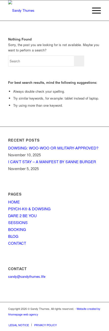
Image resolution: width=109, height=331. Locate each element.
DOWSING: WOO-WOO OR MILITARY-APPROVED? (53, 147)
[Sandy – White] (45, 10)
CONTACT (17, 243)
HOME (14, 201)
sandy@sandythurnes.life (26, 276)
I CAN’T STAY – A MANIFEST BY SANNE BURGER (52, 161)
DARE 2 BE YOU (22, 215)
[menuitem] (94, 10)
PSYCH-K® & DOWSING (29, 208)
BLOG (13, 236)
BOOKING (17, 229)
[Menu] (94, 10)
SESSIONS (18, 222)
